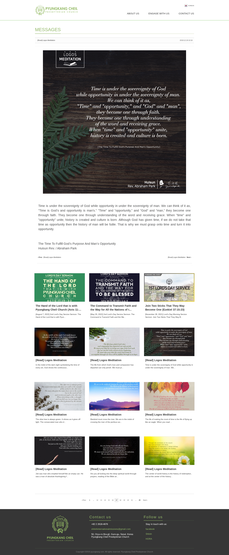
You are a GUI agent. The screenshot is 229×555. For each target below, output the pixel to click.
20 (128, 500)
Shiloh (149, 534)
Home (58, 10)
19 (124, 500)
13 (101, 500)
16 (112, 500)
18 (120, 500)
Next (145, 500)
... (93, 500)
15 (109, 500)
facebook (150, 529)
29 (139, 500)
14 (105, 500)
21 (132, 500)
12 (97, 500)
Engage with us (158, 13)
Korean (191, 5)
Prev (84, 500)
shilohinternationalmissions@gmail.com (111, 529)
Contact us (186, 13)
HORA (149, 539)
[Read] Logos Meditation (46, 40)
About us (133, 13)
